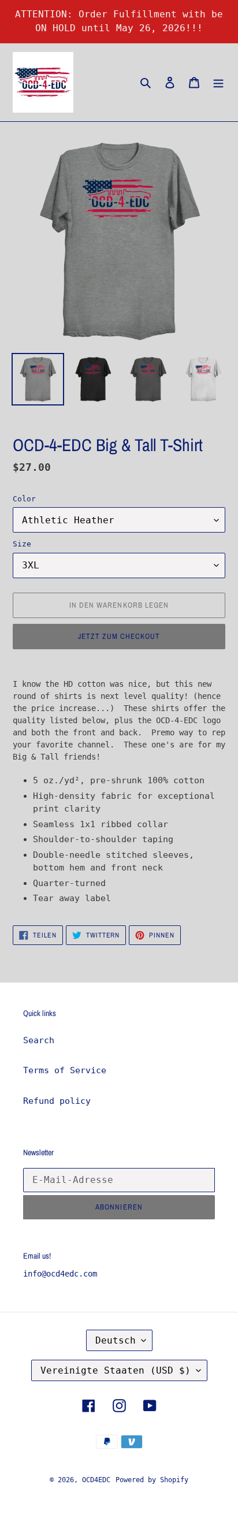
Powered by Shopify (152, 1480)
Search (38, 1040)
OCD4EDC (96, 1480)
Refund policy (57, 1101)
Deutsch (115, 1340)
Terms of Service (64, 1070)
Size (22, 544)
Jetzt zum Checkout (119, 636)
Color (24, 498)
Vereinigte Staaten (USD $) (115, 1370)
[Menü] (218, 82)
